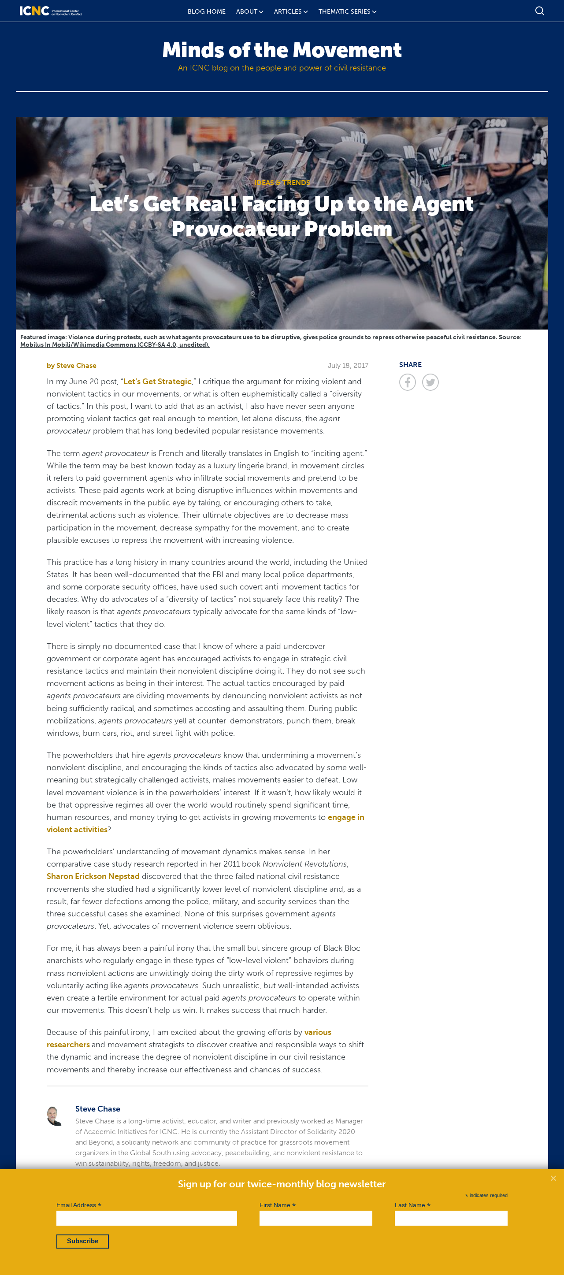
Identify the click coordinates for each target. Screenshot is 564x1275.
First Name (278, 1205)
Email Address (78, 1205)
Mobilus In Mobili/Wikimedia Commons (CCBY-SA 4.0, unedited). (115, 344)
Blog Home (207, 11)
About (246, 11)
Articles (288, 11)
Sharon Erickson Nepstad (93, 876)
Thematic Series (345, 11)
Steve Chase (76, 365)
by (51, 365)
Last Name (412, 1205)
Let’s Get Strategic (157, 381)
